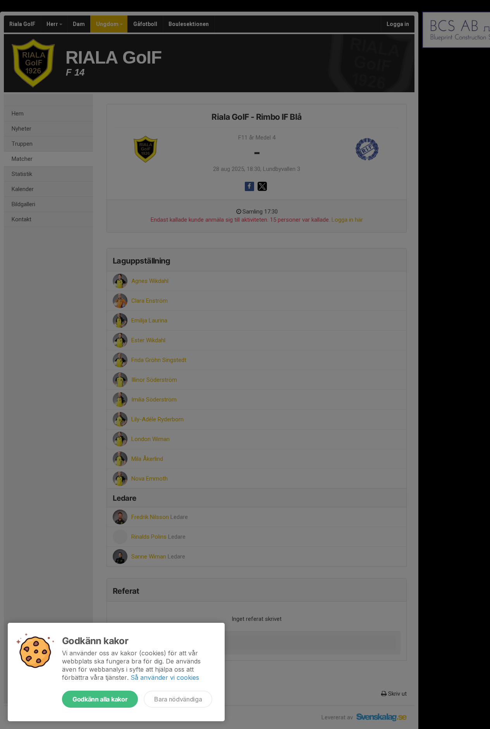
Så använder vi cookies (165, 677)
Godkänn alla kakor (99, 699)
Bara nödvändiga (178, 699)
